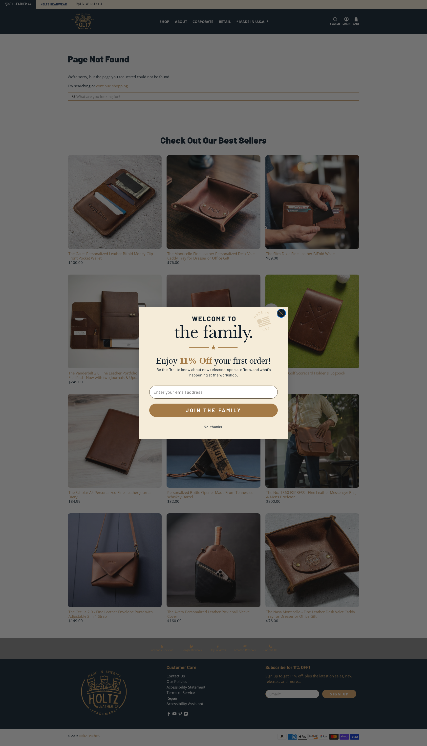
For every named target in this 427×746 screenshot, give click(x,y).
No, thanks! (213, 426)
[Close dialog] (281, 313)
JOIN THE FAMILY (213, 410)
